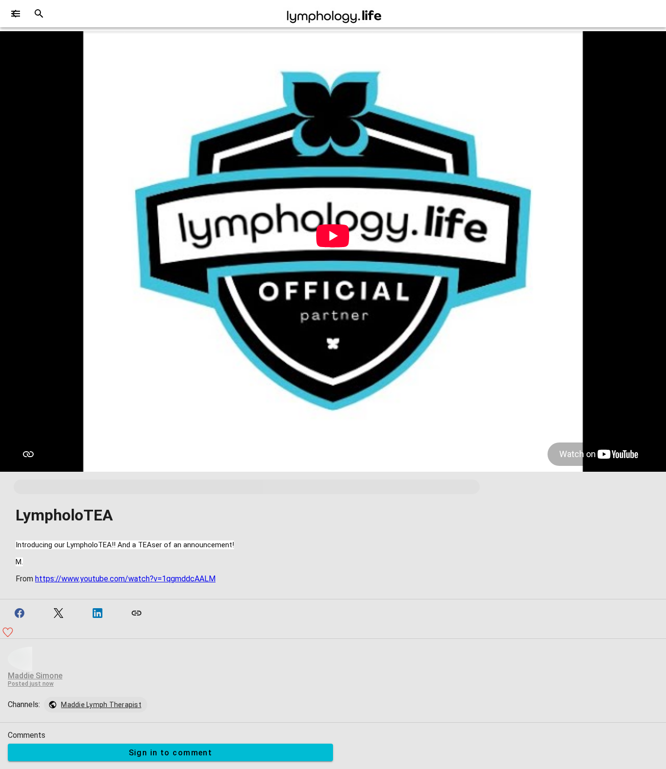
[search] (39, 13)
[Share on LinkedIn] (97, 613)
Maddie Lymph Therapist (101, 705)
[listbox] (95, 704)
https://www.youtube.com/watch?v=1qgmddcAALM (125, 578)
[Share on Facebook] (19, 613)
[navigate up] (15, 13)
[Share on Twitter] (58, 613)
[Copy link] (136, 613)
